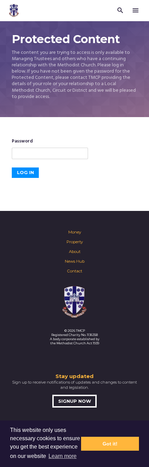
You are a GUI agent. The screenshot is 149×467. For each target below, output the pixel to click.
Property (75, 241)
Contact (74, 271)
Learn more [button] (63, 456)
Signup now (74, 401)
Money (74, 232)
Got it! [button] (110, 443)
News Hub (75, 261)
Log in (25, 172)
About (74, 251)
